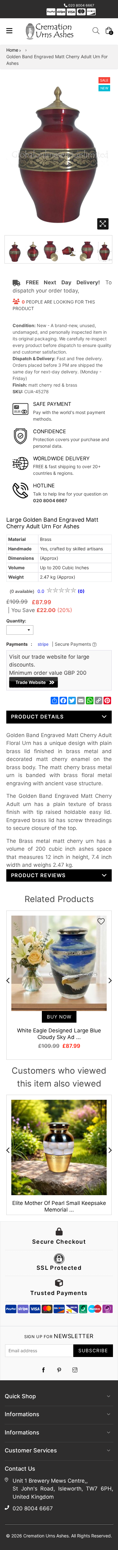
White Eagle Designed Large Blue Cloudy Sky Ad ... (59, 1033)
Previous (8, 980)
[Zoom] (103, 224)
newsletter (58, 1336)
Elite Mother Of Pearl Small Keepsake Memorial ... (59, 1206)
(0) (81, 591)
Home (12, 50)
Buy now (59, 1017)
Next (110, 980)
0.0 (41, 591)
